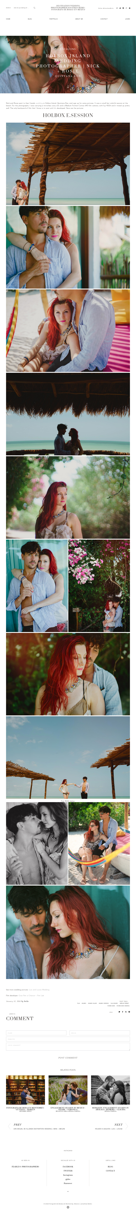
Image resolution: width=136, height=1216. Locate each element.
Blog (30, 19)
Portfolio (54, 19)
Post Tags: (124, 1001)
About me (79, 19)
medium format (124, 1003)
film (78, 1003)
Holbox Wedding (104, 1003)
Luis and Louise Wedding (39, 990)
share (111, 1012)
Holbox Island (92, 1003)
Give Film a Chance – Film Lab (31, 995)
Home (8, 19)
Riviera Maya (111, 1005)
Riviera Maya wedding (123, 1005)
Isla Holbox (114, 1003)
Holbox (84, 1003)
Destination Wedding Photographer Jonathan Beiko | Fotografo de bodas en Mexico (68, 8)
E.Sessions (68, 49)
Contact (104, 19)
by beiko (24, 1001)
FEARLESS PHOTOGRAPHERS (25, 1166)
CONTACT (110, 1170)
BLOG (110, 1166)
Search (8, 7)
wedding (39, 103)
